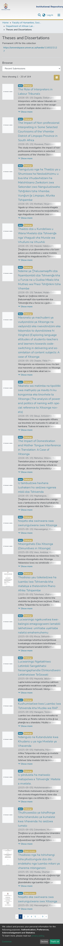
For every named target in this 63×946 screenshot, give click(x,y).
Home (5, 22)
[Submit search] (39, 15)
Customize (7, 941)
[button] (43, 15)
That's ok (54, 941)
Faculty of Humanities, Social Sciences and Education (26, 22)
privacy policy (38, 935)
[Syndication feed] (57, 77)
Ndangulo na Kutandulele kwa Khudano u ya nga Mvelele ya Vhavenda (38, 741)
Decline (44, 941)
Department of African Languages (20, 26)
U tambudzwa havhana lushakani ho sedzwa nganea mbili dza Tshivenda (37, 487)
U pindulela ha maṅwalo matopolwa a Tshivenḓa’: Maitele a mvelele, (39, 779)
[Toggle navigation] (59, 15)
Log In (50, 15)
